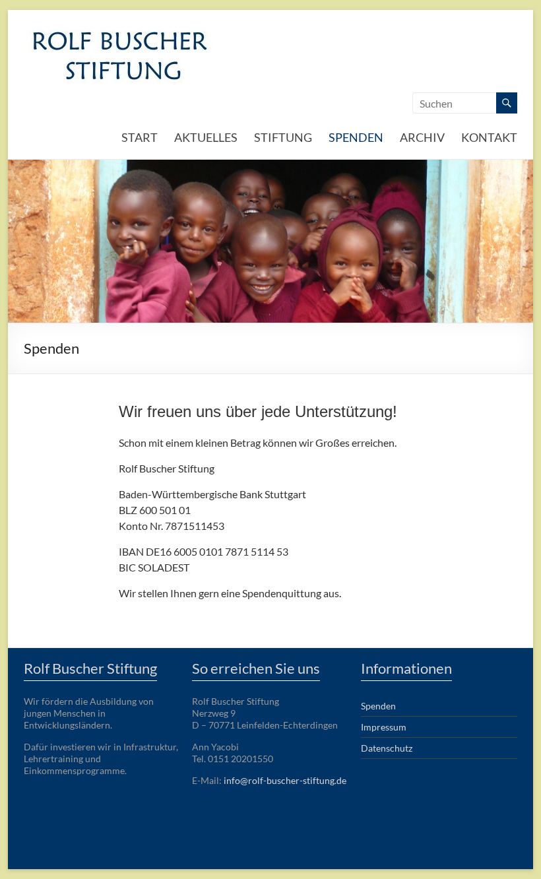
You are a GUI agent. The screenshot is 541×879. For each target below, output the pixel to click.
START (139, 137)
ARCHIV (422, 137)
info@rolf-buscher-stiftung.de (285, 780)
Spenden (378, 705)
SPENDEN (356, 137)
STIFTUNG (283, 137)
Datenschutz (386, 748)
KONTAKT (489, 137)
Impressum (383, 726)
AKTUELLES (206, 137)
